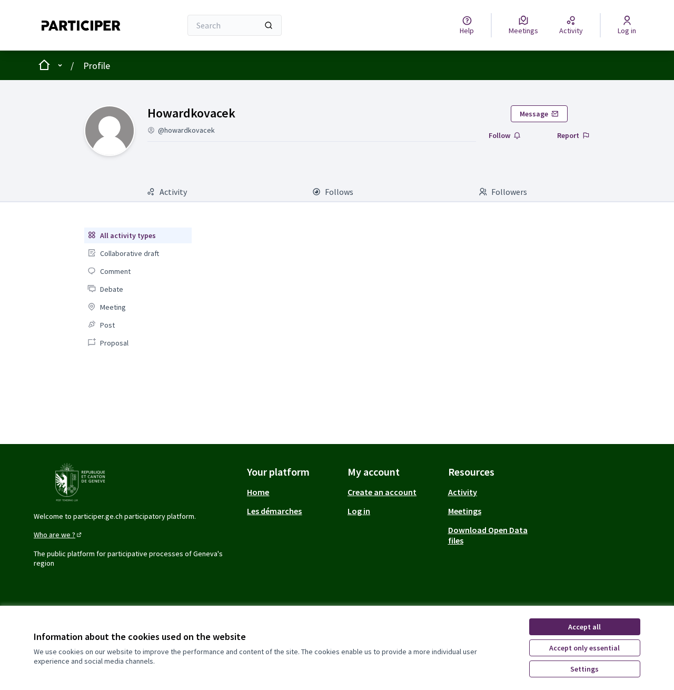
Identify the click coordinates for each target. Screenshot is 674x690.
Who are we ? (58, 534)
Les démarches (274, 511)
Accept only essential (584, 648)
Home (258, 492)
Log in (359, 511)
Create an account (382, 492)
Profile (96, 66)
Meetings (464, 511)
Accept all (584, 627)
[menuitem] (138, 235)
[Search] (268, 25)
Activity (462, 492)
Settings (584, 669)
